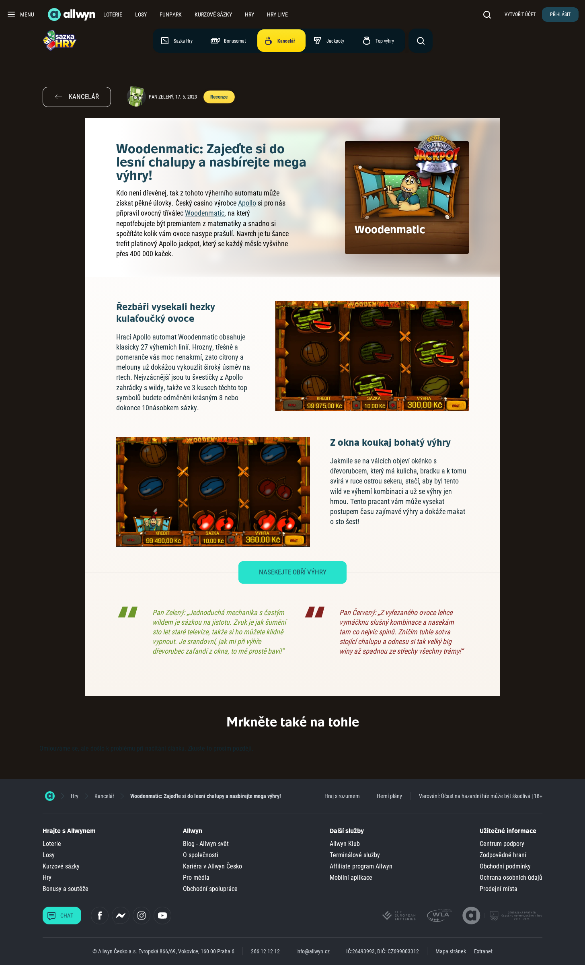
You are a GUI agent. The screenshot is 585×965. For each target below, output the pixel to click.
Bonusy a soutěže (65, 889)
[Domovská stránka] (50, 796)
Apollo (247, 203)
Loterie (112, 14)
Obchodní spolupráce (210, 889)
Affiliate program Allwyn (361, 866)
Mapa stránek (450, 951)
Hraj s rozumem (342, 796)
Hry (249, 14)
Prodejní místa (498, 889)
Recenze (218, 97)
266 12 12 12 (265, 951)
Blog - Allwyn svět (206, 844)
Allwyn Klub (345, 844)
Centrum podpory (502, 844)
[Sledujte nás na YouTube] (162, 915)
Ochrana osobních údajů (511, 877)
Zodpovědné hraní (503, 855)
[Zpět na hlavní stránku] (72, 14)
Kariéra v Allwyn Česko (212, 866)
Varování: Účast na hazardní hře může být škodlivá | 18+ (480, 796)
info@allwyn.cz (313, 951)
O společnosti (200, 855)
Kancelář (104, 796)
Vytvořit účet (520, 14)
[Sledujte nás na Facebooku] (100, 915)
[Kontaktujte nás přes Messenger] (120, 915)
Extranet (483, 951)
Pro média (196, 877)
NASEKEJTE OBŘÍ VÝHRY (292, 572)
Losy (141, 14)
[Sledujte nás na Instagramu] (141, 915)
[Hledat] (489, 14)
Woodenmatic (204, 213)
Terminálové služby (355, 855)
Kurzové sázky (213, 14)
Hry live (277, 14)
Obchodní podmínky (505, 866)
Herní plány (389, 796)
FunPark (171, 14)
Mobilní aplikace (351, 877)
